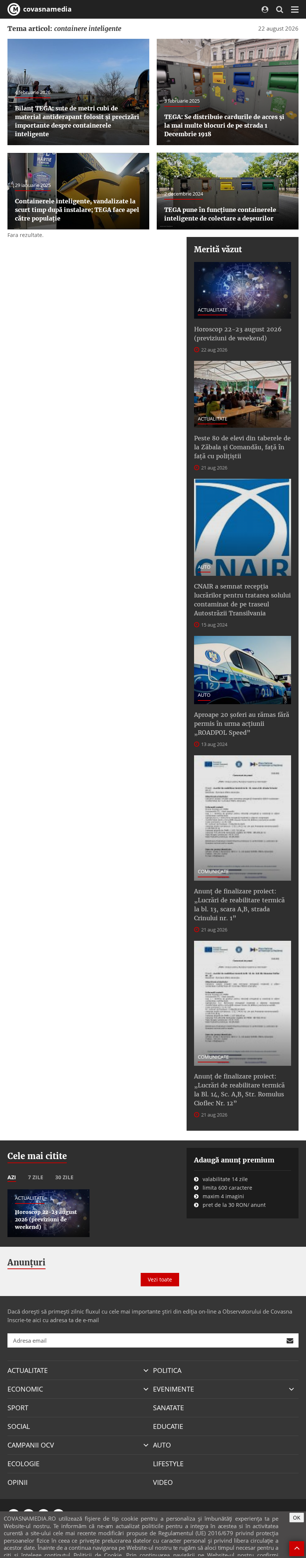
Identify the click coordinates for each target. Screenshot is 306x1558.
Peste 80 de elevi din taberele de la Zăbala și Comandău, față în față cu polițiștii (242, 447)
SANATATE (168, 1407)
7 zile (35, 1177)
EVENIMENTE (173, 1388)
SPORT (17, 1407)
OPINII (17, 1482)
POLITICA (167, 1370)
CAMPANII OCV (30, 1444)
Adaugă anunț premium (234, 1160)
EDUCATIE (168, 1426)
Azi (11, 1177)
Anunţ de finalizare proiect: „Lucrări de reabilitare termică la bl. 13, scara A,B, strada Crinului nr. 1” (239, 904)
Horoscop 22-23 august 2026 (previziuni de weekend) (238, 333)
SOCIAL (18, 1426)
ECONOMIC (25, 1388)
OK (296, 1517)
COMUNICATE (213, 871)
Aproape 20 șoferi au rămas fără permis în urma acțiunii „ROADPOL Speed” (241, 723)
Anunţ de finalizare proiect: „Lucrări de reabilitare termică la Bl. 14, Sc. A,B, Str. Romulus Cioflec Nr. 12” (239, 1090)
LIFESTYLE (168, 1463)
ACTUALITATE (212, 309)
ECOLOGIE (23, 1463)
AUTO (204, 566)
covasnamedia (46, 8)
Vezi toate (160, 1279)
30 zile (64, 1177)
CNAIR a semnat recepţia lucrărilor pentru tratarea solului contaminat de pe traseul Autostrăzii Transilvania (242, 600)
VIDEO (163, 1482)
